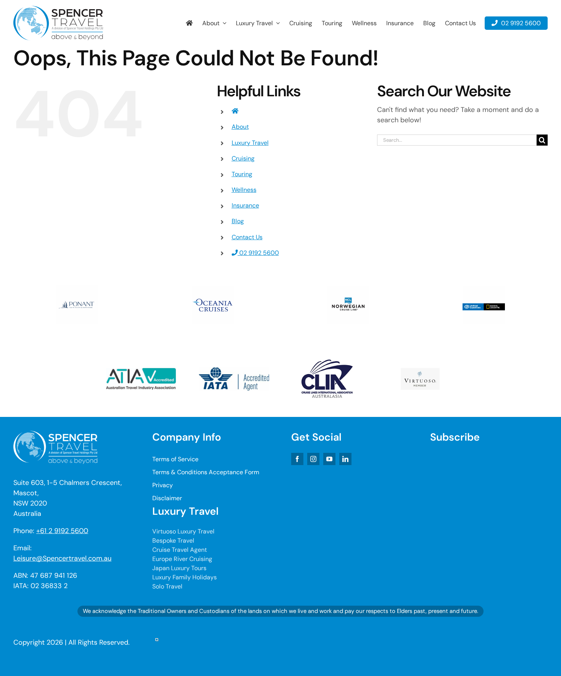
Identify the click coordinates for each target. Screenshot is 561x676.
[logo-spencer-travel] (58, 9)
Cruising (243, 158)
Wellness (244, 190)
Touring (242, 174)
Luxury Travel (250, 143)
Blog (238, 221)
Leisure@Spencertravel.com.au (62, 558)
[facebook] (297, 459)
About (240, 127)
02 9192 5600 (258, 253)
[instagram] (313, 459)
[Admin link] (157, 642)
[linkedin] (345, 459)
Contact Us (247, 237)
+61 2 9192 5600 (62, 530)
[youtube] (329, 459)
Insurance (245, 205)
